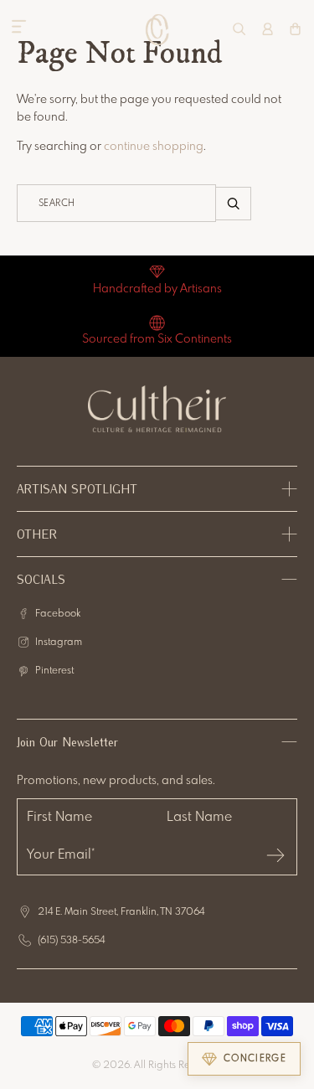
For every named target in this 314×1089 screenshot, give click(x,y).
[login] (267, 29)
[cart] (295, 29)
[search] (239, 29)
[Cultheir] (157, 29)
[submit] (275, 855)
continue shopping (153, 146)
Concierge (255, 1059)
